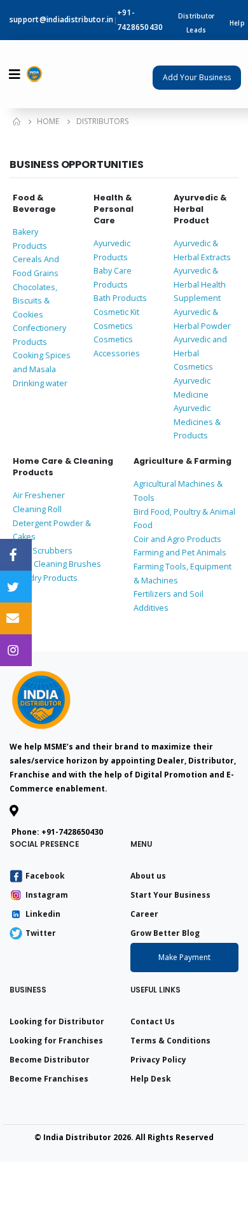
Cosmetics (113, 326)
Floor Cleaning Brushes (57, 564)
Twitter (40, 933)
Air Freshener (39, 495)
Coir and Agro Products (177, 539)
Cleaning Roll (37, 509)
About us (148, 875)
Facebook (45, 875)
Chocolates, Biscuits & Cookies (35, 301)
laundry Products (45, 578)
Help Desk (150, 1078)
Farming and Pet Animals (180, 552)
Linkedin (42, 914)
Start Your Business (170, 894)
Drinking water (40, 383)
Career (144, 914)
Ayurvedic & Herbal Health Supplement (200, 284)
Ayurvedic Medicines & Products (197, 422)
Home (48, 121)
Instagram (46, 894)
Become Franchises (49, 1078)
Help (237, 22)
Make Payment (184, 957)
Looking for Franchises (56, 1040)
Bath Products (120, 298)
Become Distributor (50, 1059)
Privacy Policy (158, 1059)
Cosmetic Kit (116, 312)
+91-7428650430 (72, 831)
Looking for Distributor (57, 1021)
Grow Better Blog (165, 933)
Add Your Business (197, 77)
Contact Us (152, 1021)
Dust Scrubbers (42, 550)
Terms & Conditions (170, 1040)
